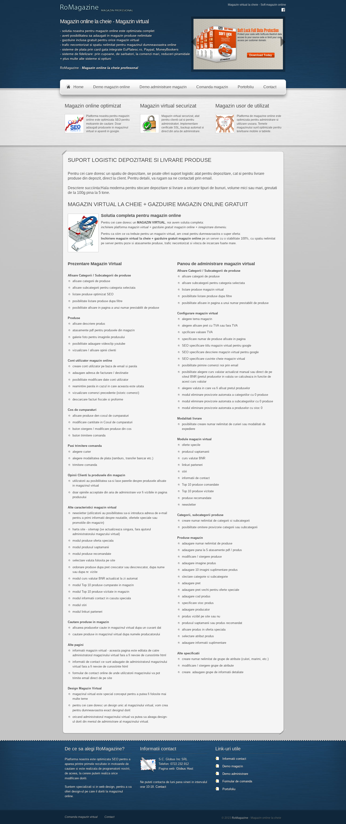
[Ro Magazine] (80, 10)
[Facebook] (283, 11)
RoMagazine (240, 817)
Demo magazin (232, 766)
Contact (161, 786)
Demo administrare (235, 774)
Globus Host (184, 768)
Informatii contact (234, 758)
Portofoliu (228, 789)
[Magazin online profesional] (117, 10)
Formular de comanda (237, 781)
